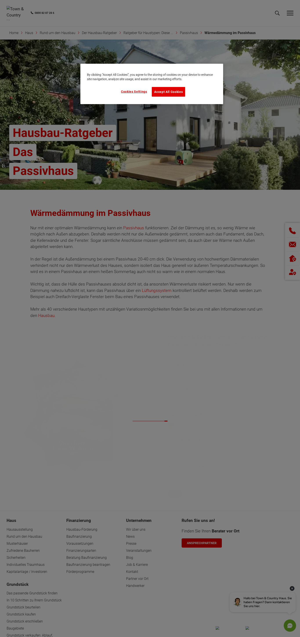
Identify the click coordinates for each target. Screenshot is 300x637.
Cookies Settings (134, 91)
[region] (151, 84)
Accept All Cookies (168, 92)
